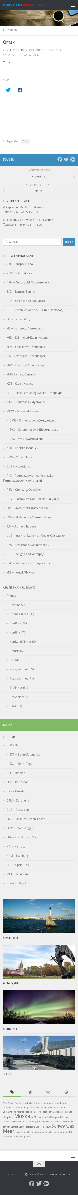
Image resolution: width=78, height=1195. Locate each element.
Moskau (23, 1116)
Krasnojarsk (57, 1112)
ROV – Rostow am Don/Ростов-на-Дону (33, 499)
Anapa (11, 1103)
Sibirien (30, 1132)
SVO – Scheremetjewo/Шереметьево (34, 429)
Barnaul (37, 1103)
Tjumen (55, 1132)
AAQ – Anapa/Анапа (20, 264)
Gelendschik (8, 1107)
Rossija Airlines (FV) (22, 669)
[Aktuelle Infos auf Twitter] (66, 159)
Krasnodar (47, 1112)
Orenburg (32, 1121)
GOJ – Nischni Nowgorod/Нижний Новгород (35, 310)
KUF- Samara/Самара (21, 374)
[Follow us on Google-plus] (72, 159)
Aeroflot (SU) (18, 605)
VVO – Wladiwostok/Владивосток (29, 563)
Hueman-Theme (61, 1174)
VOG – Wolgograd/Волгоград (25, 554)
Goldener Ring (21, 1107)
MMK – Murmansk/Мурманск (26, 402)
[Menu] (73, 5)
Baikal (30, 1103)
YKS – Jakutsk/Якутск (20, 572)
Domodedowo (60, 1103)
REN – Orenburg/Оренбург (24, 489)
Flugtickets (16, 50)
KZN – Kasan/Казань (20, 383)
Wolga (16, 1136)
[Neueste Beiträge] (66, 1092)
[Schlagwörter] (12, 1092)
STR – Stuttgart (16, 883)
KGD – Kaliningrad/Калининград (27, 337)
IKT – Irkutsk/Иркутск (21, 319)
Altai (5, 1103)
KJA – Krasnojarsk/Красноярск (26, 356)
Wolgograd (25, 1136)
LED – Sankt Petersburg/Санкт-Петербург (34, 393)
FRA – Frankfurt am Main (22, 837)
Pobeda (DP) (17, 660)
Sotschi (7, 1074)
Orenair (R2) (17, 651)
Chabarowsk (47, 1103)
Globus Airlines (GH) (22, 614)
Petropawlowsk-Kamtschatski (51, 1121)
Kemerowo (36, 1112)
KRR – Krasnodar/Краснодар (25, 365)
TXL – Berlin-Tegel (21, 764)
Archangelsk (11, 983)
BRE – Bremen (16, 773)
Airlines (11, 596)
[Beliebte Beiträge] (30, 1092)
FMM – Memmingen (20, 828)
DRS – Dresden (16, 791)
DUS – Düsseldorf (18, 810)
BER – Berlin (14, 745)
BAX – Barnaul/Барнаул (22, 291)
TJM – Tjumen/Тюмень (21, 526)
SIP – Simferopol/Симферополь (28, 508)
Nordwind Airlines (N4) (23, 642)
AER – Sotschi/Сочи (19, 273)
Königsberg (8, 1117)
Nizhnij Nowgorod (53, 1117)
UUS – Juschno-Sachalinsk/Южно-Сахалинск (36, 535)
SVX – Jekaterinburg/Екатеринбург (29, 517)
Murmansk (10, 1029)
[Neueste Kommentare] (48, 1092)
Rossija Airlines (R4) (22, 678)
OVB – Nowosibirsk (19, 466)
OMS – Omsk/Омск (19, 457)
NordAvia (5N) (18, 623)
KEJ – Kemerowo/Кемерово (24, 328)
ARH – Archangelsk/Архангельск (28, 282)
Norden (64, 1117)
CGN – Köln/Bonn (17, 782)
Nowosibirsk (15, 1121)
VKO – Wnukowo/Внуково (26, 439)
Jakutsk (39, 1107)
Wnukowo (7, 1136)
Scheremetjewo (43, 1127)
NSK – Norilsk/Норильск (22, 448)
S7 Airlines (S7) (19, 688)
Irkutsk (32, 1107)
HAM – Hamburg (17, 856)
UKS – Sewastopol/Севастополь (28, 545)
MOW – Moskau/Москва (23, 411)
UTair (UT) (16, 706)
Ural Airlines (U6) (20, 697)
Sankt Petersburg (27, 1127)
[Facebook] (59, 159)
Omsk (26, 141)
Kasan (28, 1112)
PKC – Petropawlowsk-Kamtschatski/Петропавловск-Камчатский (28, 478)
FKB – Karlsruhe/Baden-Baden (26, 819)
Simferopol (39, 1132)
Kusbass (68, 1112)
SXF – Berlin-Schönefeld (25, 754)
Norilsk (6, 1121)
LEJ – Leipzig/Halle (18, 865)
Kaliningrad (19, 1112)
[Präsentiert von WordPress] (26, 1174)
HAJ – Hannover (17, 846)
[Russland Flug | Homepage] (31, 4)
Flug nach (10, 30)
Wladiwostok (66, 1132)
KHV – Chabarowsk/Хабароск (26, 347)
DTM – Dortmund (18, 800)
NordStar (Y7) (18, 632)
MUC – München (17, 874)
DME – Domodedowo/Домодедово (32, 420)
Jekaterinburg (49, 1107)
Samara (14, 1127)
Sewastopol (10, 938)
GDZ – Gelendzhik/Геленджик (26, 301)
